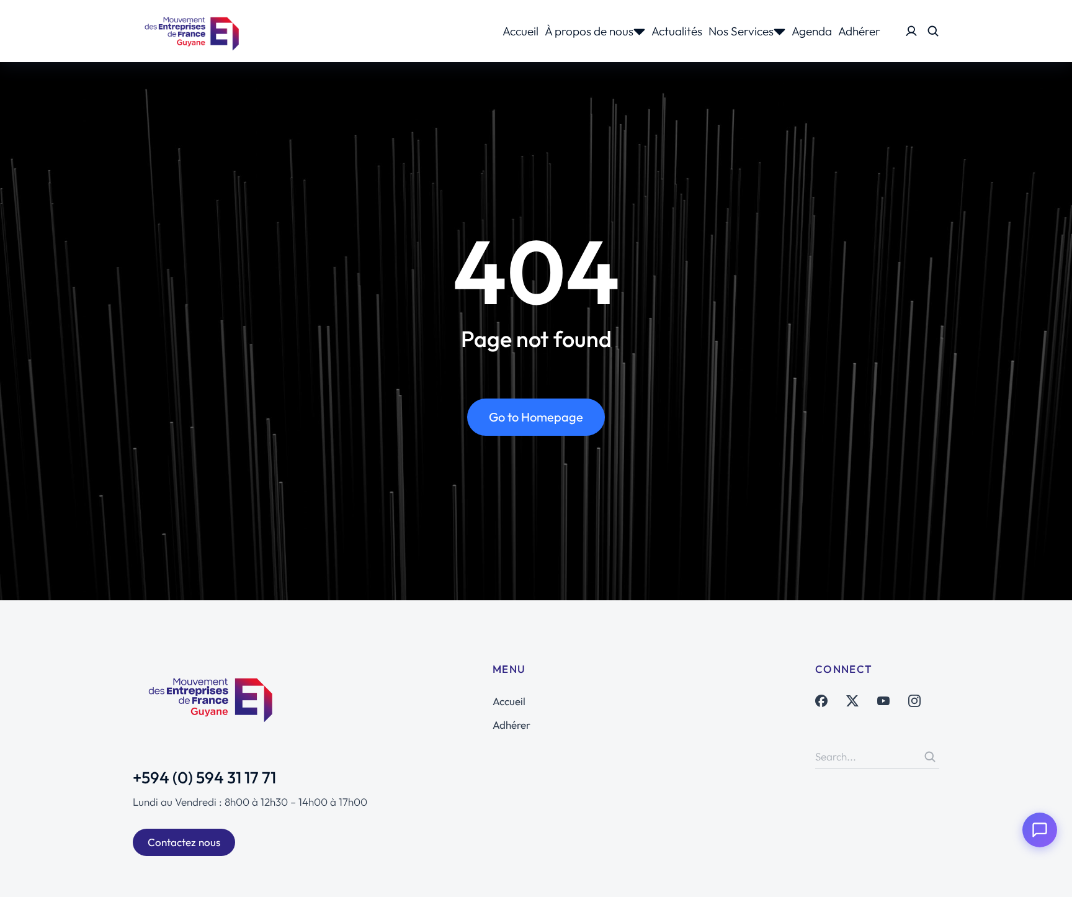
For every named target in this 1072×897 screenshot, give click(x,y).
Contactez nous (184, 842)
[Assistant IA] (1039, 830)
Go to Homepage (536, 417)
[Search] (930, 756)
